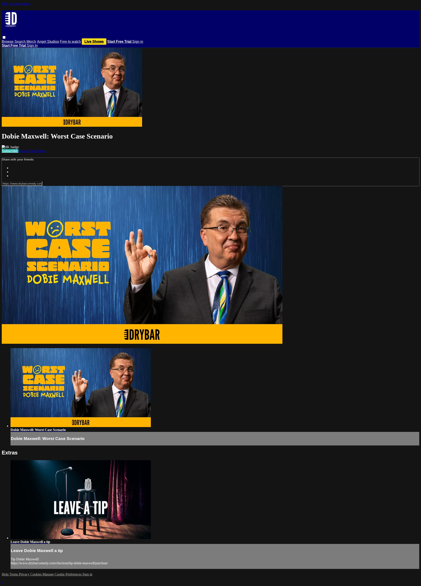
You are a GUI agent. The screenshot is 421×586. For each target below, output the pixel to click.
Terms (14, 574)
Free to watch (70, 41)
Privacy (24, 574)
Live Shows (94, 41)
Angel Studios (48, 41)
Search (20, 41)
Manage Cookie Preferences (62, 574)
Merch (31, 41)
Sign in (137, 41)
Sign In (32, 45)
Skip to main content (16, 3)
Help (5, 574)
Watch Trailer (28, 151)
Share (42, 151)
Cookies (36, 574)
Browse (8, 41)
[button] (4, 37)
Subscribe (10, 151)
